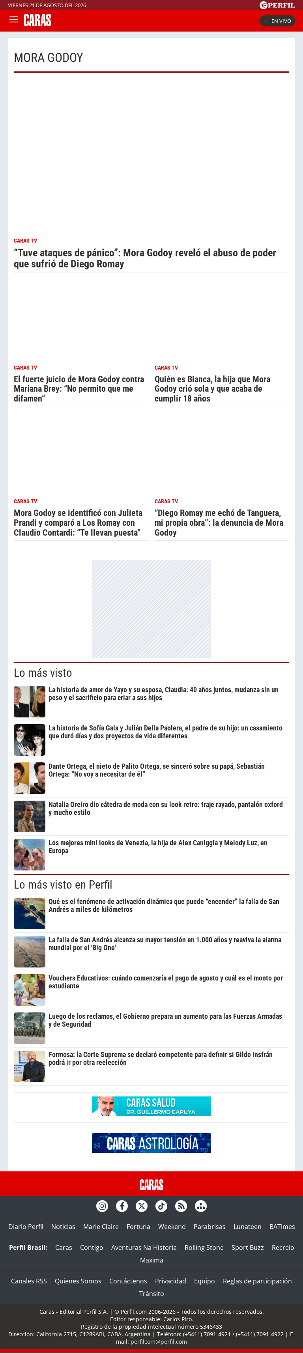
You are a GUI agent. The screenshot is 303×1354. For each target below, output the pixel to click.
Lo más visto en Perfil (63, 884)
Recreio (283, 1247)
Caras (63, 1247)
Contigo (91, 1247)
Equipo (204, 1281)
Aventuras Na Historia (144, 1247)
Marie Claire (101, 1226)
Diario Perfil (25, 1226)
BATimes (282, 1226)
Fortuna (138, 1226)
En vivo (281, 20)
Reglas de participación (257, 1281)
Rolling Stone (204, 1247)
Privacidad (170, 1281)
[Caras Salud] (151, 1113)
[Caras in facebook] (122, 1206)
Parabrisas (210, 1226)
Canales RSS (29, 1281)
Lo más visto (43, 673)
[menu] (14, 20)
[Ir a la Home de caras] (37, 23)
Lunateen (248, 1226)
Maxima (151, 1260)
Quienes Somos (78, 1281)
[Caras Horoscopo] (151, 1150)
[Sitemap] (201, 1206)
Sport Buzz (248, 1247)
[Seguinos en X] (142, 1206)
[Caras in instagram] (102, 1206)
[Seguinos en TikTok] (161, 1206)
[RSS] (181, 1206)
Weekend (172, 1226)
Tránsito (151, 1293)
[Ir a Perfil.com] (277, 6)
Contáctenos (128, 1281)
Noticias (63, 1226)
